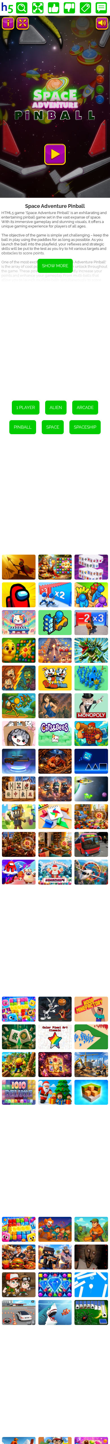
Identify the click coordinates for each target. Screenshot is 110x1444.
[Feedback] (101, 7)
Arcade (85, 407)
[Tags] (85, 7)
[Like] (53, 7)
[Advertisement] (55, 337)
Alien (56, 407)
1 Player (25, 407)
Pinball (23, 427)
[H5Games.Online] (7, 7)
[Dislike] (69, 7)
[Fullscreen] (37, 7)
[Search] (21, 7)
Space (52, 427)
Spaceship (85, 427)
